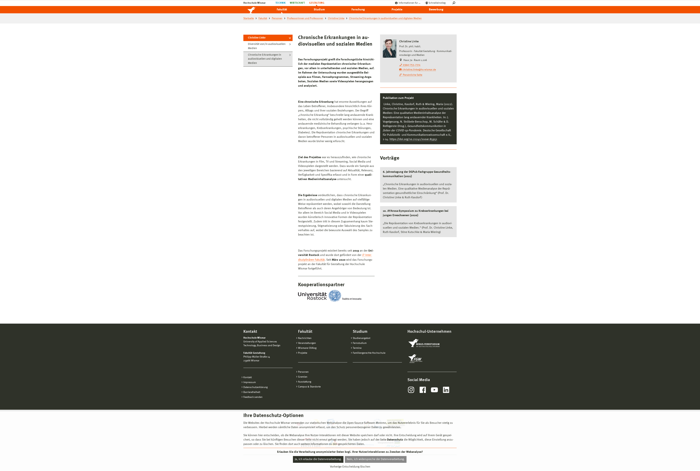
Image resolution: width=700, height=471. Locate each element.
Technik (280, 3)
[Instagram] (411, 389)
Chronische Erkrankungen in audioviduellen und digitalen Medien (265, 59)
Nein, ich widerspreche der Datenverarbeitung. (376, 459)
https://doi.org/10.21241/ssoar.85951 (413, 139)
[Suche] (454, 3)
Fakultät (282, 9)
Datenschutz (395, 439)
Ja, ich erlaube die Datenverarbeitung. (318, 459)
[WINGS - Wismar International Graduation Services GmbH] (427, 343)
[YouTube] (434, 389)
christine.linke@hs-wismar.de (419, 69)
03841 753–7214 (411, 65)
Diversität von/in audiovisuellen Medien (266, 46)
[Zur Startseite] (255, 9)
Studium (319, 9)
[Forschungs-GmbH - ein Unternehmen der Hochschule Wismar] (423, 358)
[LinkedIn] (446, 389)
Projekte (397, 9)
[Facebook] (422, 389)
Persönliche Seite (412, 75)
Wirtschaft (297, 3)
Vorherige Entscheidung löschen (350, 466)
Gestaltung (316, 3)
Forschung (358, 9)
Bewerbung (436, 9)
